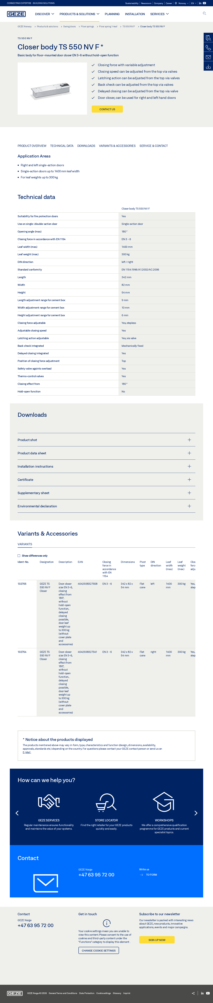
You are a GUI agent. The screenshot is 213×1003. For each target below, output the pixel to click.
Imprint (126, 993)
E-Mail (27, 752)
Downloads (86, 145)
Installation (135, 14)
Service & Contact (154, 145)
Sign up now (157, 939)
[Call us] (208, 47)
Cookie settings (103, 993)
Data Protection (86, 993)
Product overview (32, 145)
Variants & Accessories (117, 145)
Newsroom (146, 3)
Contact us (107, 109)
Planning (112, 14)
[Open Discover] (52, 13)
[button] (181, 3)
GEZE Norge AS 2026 (37, 993)
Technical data (61, 145)
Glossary (117, 993)
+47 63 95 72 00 (96, 874)
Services (157, 14)
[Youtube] (204, 3)
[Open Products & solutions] (98, 13)
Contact (24, 914)
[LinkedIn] (200, 3)
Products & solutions (77, 14)
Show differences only (35, 555)
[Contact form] (208, 57)
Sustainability (131, 3)
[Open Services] (167, 13)
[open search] (205, 14)
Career (169, 3)
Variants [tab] (25, 544)
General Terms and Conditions (63, 993)
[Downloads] (208, 66)
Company (158, 3)
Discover (42, 14)
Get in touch (87, 914)
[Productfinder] (208, 38)
